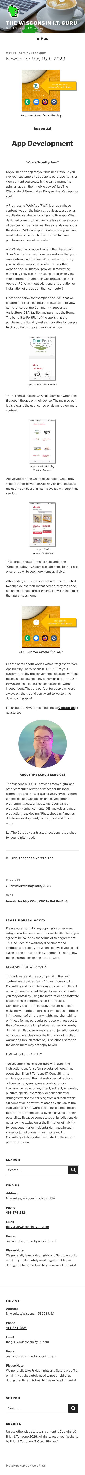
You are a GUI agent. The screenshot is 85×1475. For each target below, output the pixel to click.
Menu (44, 38)
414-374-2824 (16, 1212)
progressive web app (36, 858)
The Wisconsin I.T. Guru (41, 23)
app (14, 858)
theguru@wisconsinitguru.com (27, 1227)
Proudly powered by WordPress (26, 1465)
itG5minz (38, 53)
